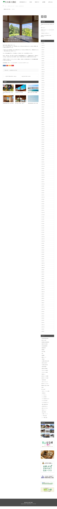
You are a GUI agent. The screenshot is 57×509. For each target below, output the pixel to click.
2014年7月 (43, 179)
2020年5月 (43, 115)
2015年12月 (43, 164)
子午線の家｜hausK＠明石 (19, 92)
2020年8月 (43, 109)
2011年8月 (43, 219)
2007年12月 (43, 307)
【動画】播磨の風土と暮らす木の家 (33, 103)
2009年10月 (43, 267)
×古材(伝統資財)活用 (44, 345)
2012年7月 (43, 201)
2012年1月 (43, 210)
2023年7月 (43, 67)
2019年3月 (43, 142)
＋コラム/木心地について (45, 402)
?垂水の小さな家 (44, 340)
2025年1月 (43, 54)
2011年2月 (43, 232)
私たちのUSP (43, 389)
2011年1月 (43, 234)
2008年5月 (43, 298)
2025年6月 (43, 49)
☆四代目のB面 (44, 379)
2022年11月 (43, 69)
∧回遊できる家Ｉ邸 (44, 362)
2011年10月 (43, 214)
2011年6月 (43, 223)
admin (7, 70)
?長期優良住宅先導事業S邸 (45, 342)
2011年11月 (43, 212)
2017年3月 (43, 148)
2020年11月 (43, 102)
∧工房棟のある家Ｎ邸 (45, 364)
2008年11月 (43, 289)
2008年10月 (43, 291)
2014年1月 (43, 181)
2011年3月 (43, 230)
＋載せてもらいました (45, 408)
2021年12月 (43, 82)
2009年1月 (43, 285)
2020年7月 (43, 111)
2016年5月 (43, 155)
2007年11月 (43, 309)
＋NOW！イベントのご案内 (45, 391)
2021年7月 (43, 89)
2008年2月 (43, 302)
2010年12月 (43, 236)
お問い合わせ (50, 2)
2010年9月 (43, 243)
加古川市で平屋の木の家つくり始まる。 (8, 93)
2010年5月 (43, 252)
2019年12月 (43, 126)
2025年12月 (43, 45)
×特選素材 (43, 355)
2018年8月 (43, 144)
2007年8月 (43, 311)
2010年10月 (43, 241)
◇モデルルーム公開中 (45, 372)
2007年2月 (43, 322)
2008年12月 (43, 287)
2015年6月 (43, 168)
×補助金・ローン (44, 357)
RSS (6, 507)
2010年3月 (43, 256)
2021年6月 (43, 91)
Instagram (5, 507)
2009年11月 (43, 265)
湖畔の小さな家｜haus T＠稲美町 (32, 92)
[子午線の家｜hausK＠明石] (20, 88)
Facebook (3, 507)
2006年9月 (43, 329)
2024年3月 (43, 60)
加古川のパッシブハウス (45, 383)
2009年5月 (43, 276)
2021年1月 (43, 98)
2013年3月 (43, 190)
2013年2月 (43, 192)
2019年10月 (43, 131)
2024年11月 (43, 56)
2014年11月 (43, 177)
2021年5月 (43, 93)
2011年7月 (43, 221)
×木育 (42, 353)
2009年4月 (43, 278)
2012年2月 (43, 208)
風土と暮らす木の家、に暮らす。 (20, 103)
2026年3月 (43, 43)
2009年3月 (43, 280)
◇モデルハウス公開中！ (45, 370)
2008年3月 (43, 300)
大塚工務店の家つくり (23, 2)
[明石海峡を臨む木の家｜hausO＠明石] (8, 98)
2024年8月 (43, 58)
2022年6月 (43, 76)
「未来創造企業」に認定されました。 (45, 33)
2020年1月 (43, 124)
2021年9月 (43, 87)
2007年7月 (43, 313)
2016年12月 (43, 153)
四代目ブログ (37, 2)
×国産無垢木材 (44, 347)
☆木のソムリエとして (45, 381)
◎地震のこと (43, 374)
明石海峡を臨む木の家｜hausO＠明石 (8, 103)
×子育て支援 (43, 351)
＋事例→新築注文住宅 (45, 404)
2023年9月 (43, 65)
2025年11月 (43, 47)
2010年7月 (43, 247)
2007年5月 (43, 318)
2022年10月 (43, 71)
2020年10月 (43, 104)
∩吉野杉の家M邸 (44, 366)
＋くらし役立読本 (44, 396)
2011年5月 (43, 225)
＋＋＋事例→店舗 (44, 415)
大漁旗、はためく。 (43, 27)
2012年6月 (43, 203)
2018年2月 (43, 146)
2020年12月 (43, 100)
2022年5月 (43, 78)
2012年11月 (43, 197)
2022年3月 (43, 80)
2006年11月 (43, 324)
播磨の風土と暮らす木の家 (7, 9)
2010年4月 (43, 254)
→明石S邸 (43, 359)
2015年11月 (43, 166)
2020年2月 (43, 122)
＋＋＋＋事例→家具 (44, 417)
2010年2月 (43, 258)
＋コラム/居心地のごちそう (45, 398)
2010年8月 (43, 245)
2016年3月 (43, 159)
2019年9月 (43, 133)
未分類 (42, 387)
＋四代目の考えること (45, 406)
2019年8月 (43, 135)
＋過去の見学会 (44, 411)
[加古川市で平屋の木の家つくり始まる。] (8, 88)
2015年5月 (43, 170)
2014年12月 (43, 175)
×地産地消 (43, 349)
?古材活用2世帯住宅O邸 (45, 338)
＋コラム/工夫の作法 (44, 400)
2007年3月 (43, 320)
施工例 (31, 2)
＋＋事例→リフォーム (45, 413)
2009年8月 (43, 269)
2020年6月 (43, 113)
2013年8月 (43, 186)
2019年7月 (43, 137)
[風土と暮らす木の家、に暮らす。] (20, 98)
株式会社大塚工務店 (28, 502)
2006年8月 (43, 331)
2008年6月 (43, 296)
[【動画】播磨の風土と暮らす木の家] (33, 98)
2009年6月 (43, 274)
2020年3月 (43, 120)
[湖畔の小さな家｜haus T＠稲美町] (33, 88)
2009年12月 (43, 263)
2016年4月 (43, 157)
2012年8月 (43, 199)
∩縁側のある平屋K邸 (44, 368)
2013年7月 (43, 188)
